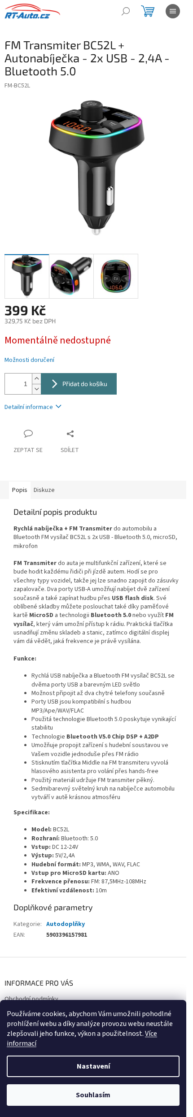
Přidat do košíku (84, 383)
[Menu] (173, 11)
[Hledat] (126, 11)
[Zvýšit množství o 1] (36, 379)
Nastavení (93, 1066)
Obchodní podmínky (31, 999)
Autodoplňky (65, 924)
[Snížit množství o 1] (36, 389)
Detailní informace (28, 407)
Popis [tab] (19, 490)
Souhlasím (93, 1095)
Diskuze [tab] (44, 490)
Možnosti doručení (29, 360)
